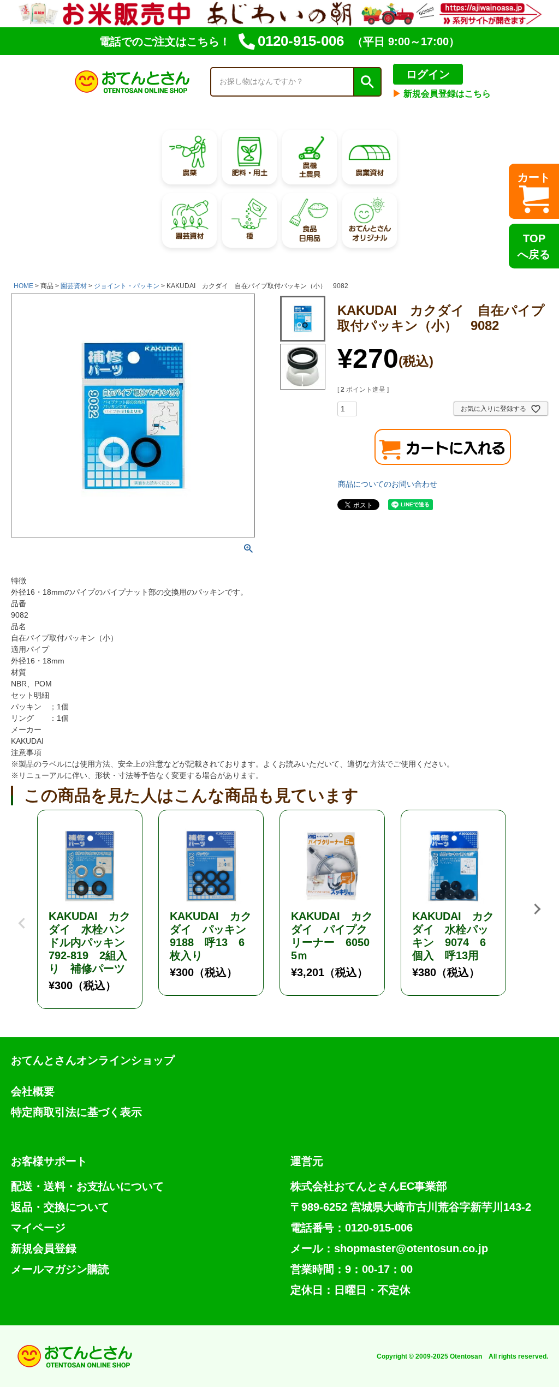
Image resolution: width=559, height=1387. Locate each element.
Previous (22, 915)
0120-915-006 (301, 41)
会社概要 (33, 1091)
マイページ (38, 1228)
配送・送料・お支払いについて (87, 1186)
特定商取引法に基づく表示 (76, 1112)
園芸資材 (74, 286)
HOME (23, 286)
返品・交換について (60, 1207)
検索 (366, 81)
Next (537, 909)
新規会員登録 (43, 1248)
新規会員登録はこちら (442, 93)
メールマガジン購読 (60, 1269)
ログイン (428, 74)
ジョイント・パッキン (126, 286)
